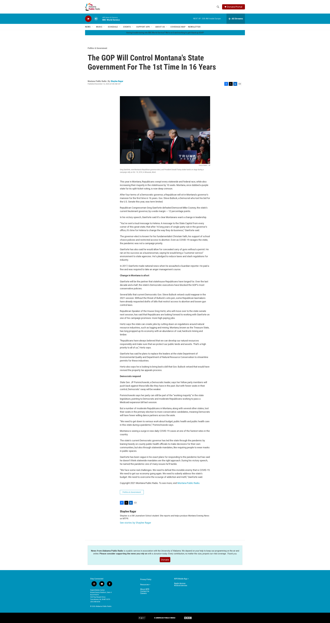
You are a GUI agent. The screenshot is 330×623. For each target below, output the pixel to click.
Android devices (180, 585)
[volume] (96, 19)
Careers (143, 593)
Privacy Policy (145, 579)
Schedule (113, 27)
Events (127, 27)
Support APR (143, 27)
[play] (88, 18)
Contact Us (144, 591)
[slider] (100, 18)
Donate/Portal (234, 6)
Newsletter (194, 27)
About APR (144, 589)
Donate (165, 559)
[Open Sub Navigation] (93, 27)
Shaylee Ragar (117, 81)
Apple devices (179, 583)
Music (99, 27)
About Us (160, 27)
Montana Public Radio (188, 483)
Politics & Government (97, 48)
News (88, 27)
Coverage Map (177, 27)
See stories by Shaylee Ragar (135, 522)
